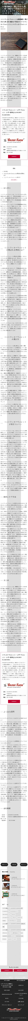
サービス (4, 939)
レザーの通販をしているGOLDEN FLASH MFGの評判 (12, 908)
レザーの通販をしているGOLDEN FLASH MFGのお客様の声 (14, 923)
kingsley (4, 920)
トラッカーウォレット (7, 917)
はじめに (6, 171)
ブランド (14, 917)
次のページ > (23, 864)
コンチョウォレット (14, 911)
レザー (15, 939)
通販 (3, 926)
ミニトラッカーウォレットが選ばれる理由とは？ (14, 174)
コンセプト (10, 939)
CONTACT (14, 156)
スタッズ (13, 914)
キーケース (20, 917)
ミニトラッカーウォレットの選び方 (12, 177)
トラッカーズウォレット (11, 920)
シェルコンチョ (5, 911)
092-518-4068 (10, 152)
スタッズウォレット (6, 914)
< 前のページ (4, 864)
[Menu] (25, 2)
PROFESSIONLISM (19, 936)
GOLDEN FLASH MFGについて (8, 936)
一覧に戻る (14, 864)
